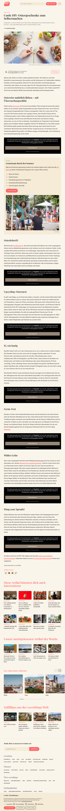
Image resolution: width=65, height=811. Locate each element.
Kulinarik (6, 770)
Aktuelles (36, 654)
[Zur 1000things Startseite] (7, 3)
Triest (30, 761)
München (44, 759)
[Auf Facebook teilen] (12, 573)
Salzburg (28, 759)
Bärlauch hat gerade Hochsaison (31, 463)
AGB (50, 780)
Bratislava (23, 761)
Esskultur (7, 429)
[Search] (21, 3)
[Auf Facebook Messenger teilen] (9, 573)
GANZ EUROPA (7, 761)
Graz (18, 759)
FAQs (35, 791)
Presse (40, 791)
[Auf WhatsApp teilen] (5, 573)
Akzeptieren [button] (20, 807)
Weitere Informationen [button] (32, 151)
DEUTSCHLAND (36, 759)
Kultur (21, 770)
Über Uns (6, 780)
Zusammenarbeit (15, 780)
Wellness (42, 770)
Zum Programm (11, 190)
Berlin (51, 759)
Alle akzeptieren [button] (9, 807)
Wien (13, 759)
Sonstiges (7, 772)
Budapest (15, 761)
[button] (16, 573)
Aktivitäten (14, 770)
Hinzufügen (55, 72)
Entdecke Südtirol (39, 761)
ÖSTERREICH (7, 759)
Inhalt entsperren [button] (32, 147)
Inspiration (7, 12)
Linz (22, 759)
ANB (54, 780)
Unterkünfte (33, 770)
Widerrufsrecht (27, 791)
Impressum (7, 783)
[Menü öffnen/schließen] (59, 3)
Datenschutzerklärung (40, 780)
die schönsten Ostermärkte (42, 558)
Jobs (23, 780)
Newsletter (52, 3)
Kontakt (29, 780)
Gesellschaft (51, 770)
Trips (26, 770)
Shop (5, 791)
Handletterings (18, 245)
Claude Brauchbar (10, 28)
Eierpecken (16, 106)
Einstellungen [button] (30, 807)
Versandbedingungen (14, 791)
